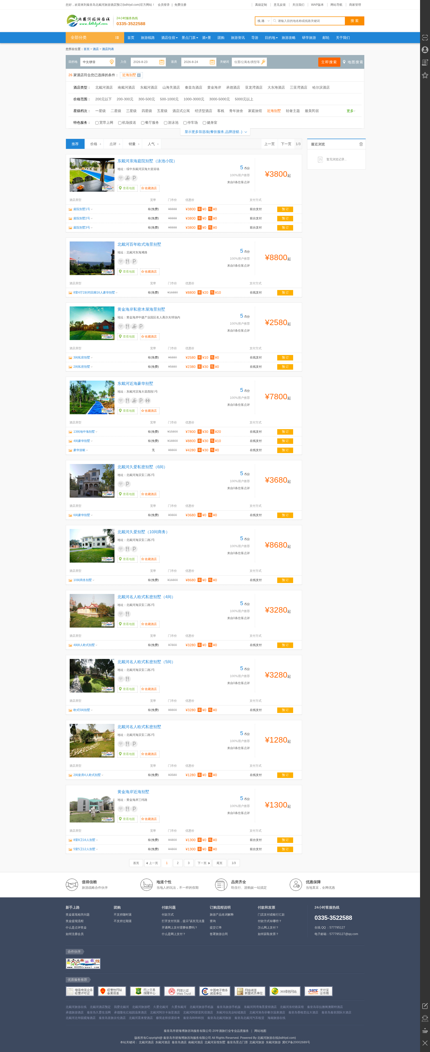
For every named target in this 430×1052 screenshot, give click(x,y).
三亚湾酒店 (298, 87)
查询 (213, 921)
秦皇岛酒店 (193, 87)
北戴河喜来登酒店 (141, 1018)
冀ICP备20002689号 (296, 1042)
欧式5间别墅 (81, 710)
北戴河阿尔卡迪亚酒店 (165, 1012)
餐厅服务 (152, 122)
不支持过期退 (123, 921)
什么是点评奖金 (76, 927)
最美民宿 (312, 111)
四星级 (147, 111)
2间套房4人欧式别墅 (87, 775)
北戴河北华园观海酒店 (81, 1018)
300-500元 (146, 99)
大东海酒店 (276, 87)
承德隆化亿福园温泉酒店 (130, 1012)
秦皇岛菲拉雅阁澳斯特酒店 (325, 1007)
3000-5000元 (219, 99)
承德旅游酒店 (75, 1012)
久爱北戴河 (160, 1007)
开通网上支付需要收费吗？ (180, 927)
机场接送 (129, 122)
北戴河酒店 (104, 87)
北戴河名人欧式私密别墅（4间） (146, 597)
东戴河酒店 (149, 87)
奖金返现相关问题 (78, 914)
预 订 (285, 209)
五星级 (162, 111)
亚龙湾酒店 (254, 87)
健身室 (212, 122)
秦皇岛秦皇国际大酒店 (336, 1012)
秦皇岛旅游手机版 (229, 1007)
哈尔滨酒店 (321, 87)
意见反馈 (280, 4)
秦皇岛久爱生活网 (99, 1012)
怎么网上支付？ (268, 927)
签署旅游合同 (219, 934)
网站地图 (260, 1031)
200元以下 (103, 99)
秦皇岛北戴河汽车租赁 (249, 1018)
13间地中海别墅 (84, 431)
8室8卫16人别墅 (84, 840)
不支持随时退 (123, 914)
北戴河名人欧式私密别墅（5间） (146, 662)
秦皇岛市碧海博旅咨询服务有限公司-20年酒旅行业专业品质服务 (206, 1031)
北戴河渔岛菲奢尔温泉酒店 (267, 1012)
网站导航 (336, 4)
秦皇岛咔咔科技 (193, 1018)
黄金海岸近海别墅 (133, 792)
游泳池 (173, 122)
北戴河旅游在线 (76, 1007)
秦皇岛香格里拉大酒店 (303, 1012)
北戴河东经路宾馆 (292, 1007)
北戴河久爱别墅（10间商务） (143, 532)
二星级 (116, 111)
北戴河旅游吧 (141, 1007)
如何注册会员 (75, 934)
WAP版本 (317, 4)
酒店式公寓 (181, 111)
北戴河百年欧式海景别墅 (139, 244)
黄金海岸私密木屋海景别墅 (141, 309)
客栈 (220, 111)
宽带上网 (106, 122)
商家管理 (355, 4)
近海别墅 (274, 111)
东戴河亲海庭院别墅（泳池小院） (147, 161)
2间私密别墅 (81, 366)
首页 (87, 49)
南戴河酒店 (126, 87)
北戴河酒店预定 (100, 1007)
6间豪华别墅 (81, 515)
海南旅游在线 (276, 1018)
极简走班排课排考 (168, 1018)
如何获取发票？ (268, 934)
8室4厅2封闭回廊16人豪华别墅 (94, 292)
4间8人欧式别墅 (84, 645)
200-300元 (125, 99)
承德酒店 (233, 87)
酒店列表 (108, 49)
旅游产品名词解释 (222, 914)
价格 (93, 144)
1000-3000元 (194, 99)
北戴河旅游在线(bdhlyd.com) (276, 1038)
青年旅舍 (236, 111)
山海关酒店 (171, 87)
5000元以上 (244, 99)
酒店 (96, 49)
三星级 (131, 111)
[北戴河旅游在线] (83, 963)
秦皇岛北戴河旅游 (219, 1018)
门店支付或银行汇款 (271, 914)
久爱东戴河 (178, 1007)
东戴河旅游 (273, 1042)
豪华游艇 (79, 450)
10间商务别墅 (82, 580)
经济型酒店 (203, 111)
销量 (132, 144)
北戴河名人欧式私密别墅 (139, 727)
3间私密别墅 (81, 357)
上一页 (269, 144)
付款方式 (168, 914)
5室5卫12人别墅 (84, 849)
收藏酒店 (151, 188)
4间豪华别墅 (81, 441)
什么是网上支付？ (174, 934)
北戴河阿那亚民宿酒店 (198, 1012)
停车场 (192, 122)
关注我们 (298, 4)
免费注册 (180, 4)
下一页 (286, 144)
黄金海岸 (214, 87)
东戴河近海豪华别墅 (135, 383)
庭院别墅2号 (81, 218)
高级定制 (261, 4)
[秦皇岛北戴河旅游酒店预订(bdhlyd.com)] (89, 20)
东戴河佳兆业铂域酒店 (231, 1012)
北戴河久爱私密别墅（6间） (142, 467)
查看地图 (129, 188)
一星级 (100, 111)
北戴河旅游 (256, 1042)
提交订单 (216, 927)
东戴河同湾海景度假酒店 (260, 1007)
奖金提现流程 (75, 921)
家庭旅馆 (255, 111)
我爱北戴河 (121, 1007)
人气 (151, 144)
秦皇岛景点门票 (237, 1042)
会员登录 (164, 4)
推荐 (75, 144)
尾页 (219, 863)
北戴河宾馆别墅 (215, 1042)
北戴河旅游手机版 (202, 1007)
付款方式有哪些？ (270, 921)
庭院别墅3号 (81, 227)
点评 (112, 144)
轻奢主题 (293, 111)
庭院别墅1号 (81, 209)
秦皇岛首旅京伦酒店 (112, 1018)
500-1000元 (169, 99)
